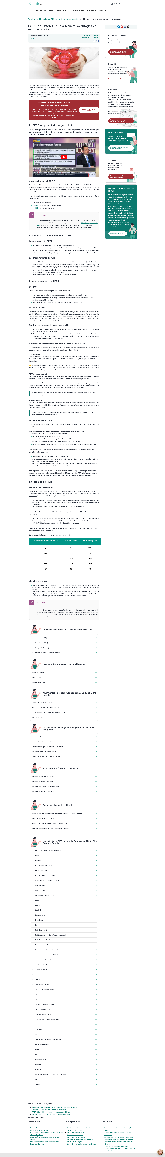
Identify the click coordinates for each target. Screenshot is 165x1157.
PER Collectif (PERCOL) (40, 643)
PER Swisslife (36, 1069)
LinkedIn (31, 38)
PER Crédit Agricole (38, 915)
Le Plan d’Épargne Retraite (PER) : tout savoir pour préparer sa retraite (56, 19)
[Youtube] (122, 26)
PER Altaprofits (37, 860)
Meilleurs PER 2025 (38, 682)
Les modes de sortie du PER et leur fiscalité (46, 757)
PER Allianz (35, 855)
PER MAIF (35, 995)
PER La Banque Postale (39, 970)
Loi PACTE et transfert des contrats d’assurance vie (49, 823)
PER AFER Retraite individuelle (42, 865)
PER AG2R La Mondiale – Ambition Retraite (46, 850)
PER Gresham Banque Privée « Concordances (47, 950)
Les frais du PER (37, 717)
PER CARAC (36, 900)
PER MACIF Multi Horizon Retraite (43, 990)
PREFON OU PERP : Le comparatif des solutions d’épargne (51, 1112)
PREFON (35, 208)
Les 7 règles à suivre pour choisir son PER (45, 707)
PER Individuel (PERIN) (39, 638)
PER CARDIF (36, 905)
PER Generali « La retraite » (41, 945)
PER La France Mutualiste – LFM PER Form (46, 955)
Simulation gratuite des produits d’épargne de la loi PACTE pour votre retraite (57, 813)
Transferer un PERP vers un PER (42, 781)
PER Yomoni (36, 1084)
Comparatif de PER (38, 677)
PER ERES (35, 925)
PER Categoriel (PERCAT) (40, 648)
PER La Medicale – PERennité (42, 960)
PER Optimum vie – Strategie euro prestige (46, 1039)
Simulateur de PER (38, 672)
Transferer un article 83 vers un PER (44, 791)
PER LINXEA (36, 980)
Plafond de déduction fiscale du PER (44, 752)
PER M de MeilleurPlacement (41, 1015)
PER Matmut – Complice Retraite (43, 1005)
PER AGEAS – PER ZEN (39, 870)
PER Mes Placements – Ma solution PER (45, 1020)
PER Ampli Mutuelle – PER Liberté (43, 875)
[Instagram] (128, 26)
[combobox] (123, 4)
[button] (94, 41)
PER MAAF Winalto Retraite (41, 985)
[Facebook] (125, 26)
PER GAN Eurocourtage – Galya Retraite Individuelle (49, 935)
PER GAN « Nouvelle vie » (40, 930)
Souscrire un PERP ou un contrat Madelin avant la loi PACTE (52, 828)
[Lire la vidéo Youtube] (64, 157)
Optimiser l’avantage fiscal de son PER (44, 742)
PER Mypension (37, 1029)
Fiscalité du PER (37, 737)
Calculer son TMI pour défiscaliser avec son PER (48, 747)
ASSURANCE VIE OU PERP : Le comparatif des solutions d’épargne (54, 1107)
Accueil (30, 19)
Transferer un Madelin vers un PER (43, 776)
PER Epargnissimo (38, 920)
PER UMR (35, 1079)
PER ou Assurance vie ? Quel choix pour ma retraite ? (49, 712)
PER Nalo (35, 1034)
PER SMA (35, 1054)
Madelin (35, 205)
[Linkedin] (118, 26)
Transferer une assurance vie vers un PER (45, 786)
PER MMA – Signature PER (41, 1010)
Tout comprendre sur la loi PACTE (43, 818)
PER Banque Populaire (39, 890)
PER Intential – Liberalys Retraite (43, 965)
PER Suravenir (36, 1064)
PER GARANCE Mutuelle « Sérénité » (44, 940)
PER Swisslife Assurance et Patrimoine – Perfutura (49, 1074)
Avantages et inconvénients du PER (43, 702)
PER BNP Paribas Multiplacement (43, 895)
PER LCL (34, 975)
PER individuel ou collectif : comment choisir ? (47, 653)
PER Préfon (35, 1049)
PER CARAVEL (36, 910)
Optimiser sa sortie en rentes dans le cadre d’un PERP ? (50, 1110)
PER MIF (34, 1024)
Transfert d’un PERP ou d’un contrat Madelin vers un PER (51, 1114)
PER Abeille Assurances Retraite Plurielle (45, 880)
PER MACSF (36, 1000)
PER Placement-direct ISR (41, 1044)
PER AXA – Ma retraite (39, 885)
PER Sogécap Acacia (39, 1059)
